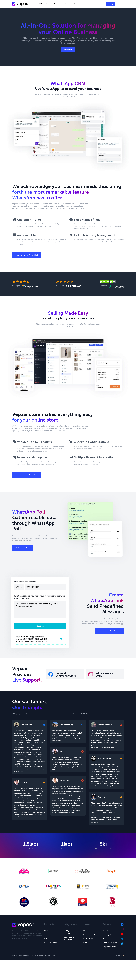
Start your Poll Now (22, 548)
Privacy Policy (108, 935)
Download (57, 4)
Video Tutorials (89, 935)
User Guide (88, 931)
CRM (41, 4)
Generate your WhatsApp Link (110, 631)
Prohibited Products (91, 939)
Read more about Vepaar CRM (26, 255)
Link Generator (50, 943)
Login (119, 4)
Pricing (67, 4)
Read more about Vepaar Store (26, 475)
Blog (75, 4)
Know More (68, 49)
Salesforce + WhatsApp (69, 938)
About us (106, 931)
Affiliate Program (110, 943)
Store (48, 4)
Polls (46, 939)
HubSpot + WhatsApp (68, 932)
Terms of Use (108, 939)
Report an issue (109, 947)
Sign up (110, 4)
